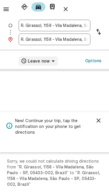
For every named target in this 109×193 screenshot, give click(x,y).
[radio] (24, 7)
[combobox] (54, 25)
